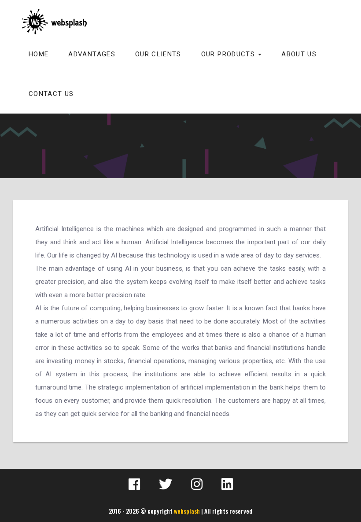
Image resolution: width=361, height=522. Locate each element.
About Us (299, 54)
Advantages (91, 54)
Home (38, 54)
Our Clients (158, 54)
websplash (187, 510)
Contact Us (51, 94)
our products (229, 54)
